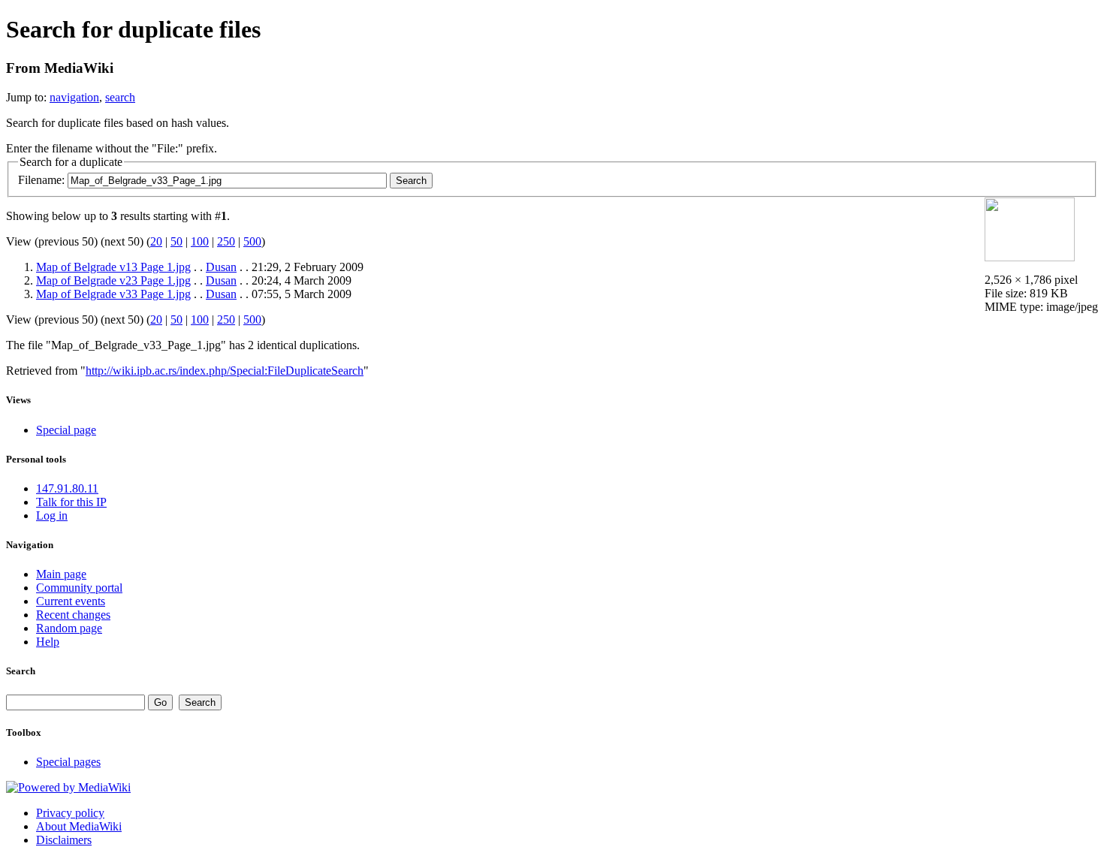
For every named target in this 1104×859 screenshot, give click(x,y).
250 (226, 241)
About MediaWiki (79, 826)
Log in (52, 515)
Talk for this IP (71, 502)
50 (176, 241)
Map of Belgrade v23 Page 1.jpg (113, 280)
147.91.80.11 (67, 488)
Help (47, 641)
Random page (69, 628)
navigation (74, 97)
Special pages (68, 761)
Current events (70, 601)
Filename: (41, 179)
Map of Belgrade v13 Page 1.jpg (113, 267)
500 (252, 241)
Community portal (79, 587)
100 (200, 241)
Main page (61, 574)
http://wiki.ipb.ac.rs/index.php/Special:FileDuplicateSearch (224, 370)
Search (20, 671)
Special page (66, 429)
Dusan (221, 267)
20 (156, 241)
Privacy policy (70, 812)
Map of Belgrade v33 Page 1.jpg (113, 294)
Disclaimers (64, 839)
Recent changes (73, 614)
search (120, 97)
